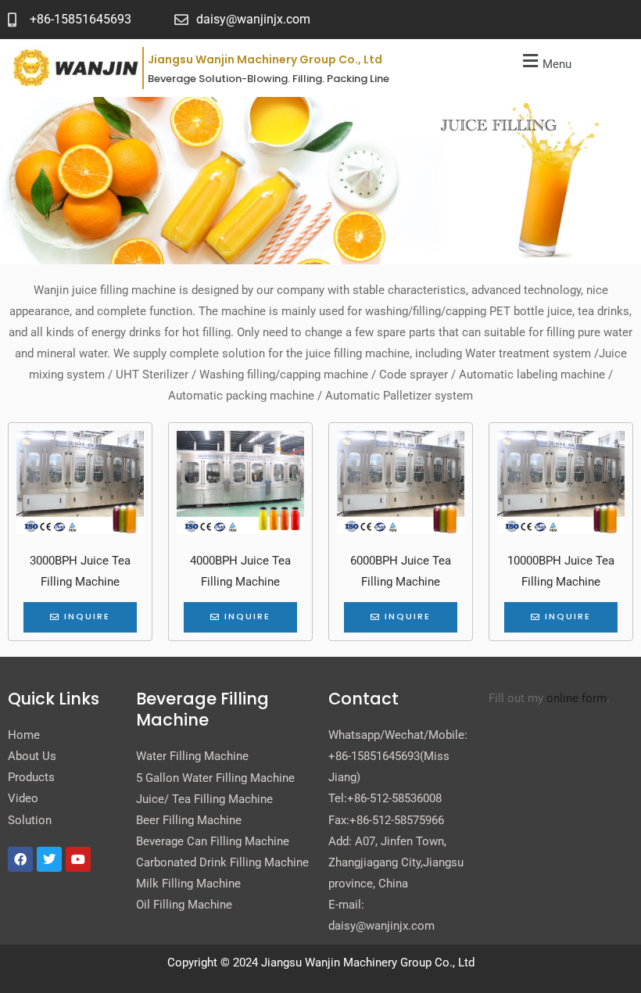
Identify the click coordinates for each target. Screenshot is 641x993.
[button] (545, 62)
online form (576, 698)
